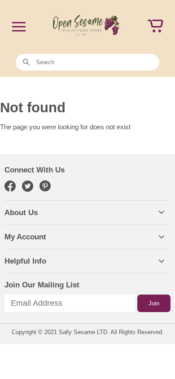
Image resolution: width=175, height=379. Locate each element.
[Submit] (26, 62)
